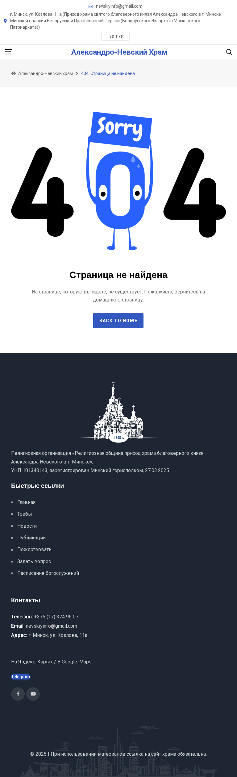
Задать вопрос (34, 561)
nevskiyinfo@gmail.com (119, 6)
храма (169, 754)
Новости (27, 526)
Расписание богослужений (48, 573)
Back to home (118, 320)
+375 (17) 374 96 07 (56, 617)
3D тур (116, 36)
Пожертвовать (34, 549)
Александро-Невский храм (119, 52)
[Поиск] (229, 51)
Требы (24, 514)
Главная (26, 502)
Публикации (31, 538)
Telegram (20, 676)
